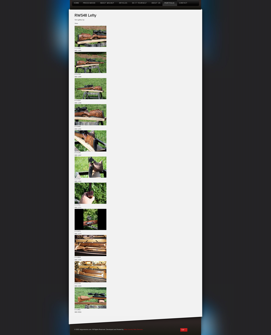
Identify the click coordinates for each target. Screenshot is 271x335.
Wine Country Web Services (133, 329)
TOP (182, 330)
